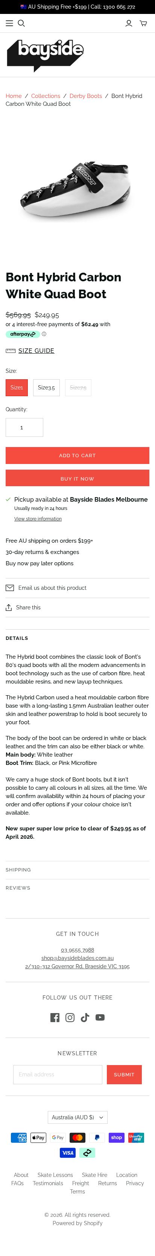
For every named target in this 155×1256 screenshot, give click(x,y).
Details (17, 638)
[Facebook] (54, 1017)
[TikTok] (85, 1017)
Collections (45, 96)
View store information (38, 519)
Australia (73, 1117)
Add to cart (77, 455)
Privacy (135, 1183)
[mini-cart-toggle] (143, 23)
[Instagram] (69, 1017)
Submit (124, 1074)
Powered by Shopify (78, 1223)
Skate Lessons (55, 1175)
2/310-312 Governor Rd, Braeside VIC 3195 (77, 966)
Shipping (18, 870)
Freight (80, 1183)
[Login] (129, 23)
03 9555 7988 (77, 950)
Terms (77, 1192)
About (21, 1175)
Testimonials (48, 1183)
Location (126, 1175)
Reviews (18, 888)
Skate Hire (94, 1175)
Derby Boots (86, 96)
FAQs (17, 1183)
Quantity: (16, 409)
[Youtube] (100, 1017)
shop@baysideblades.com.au (77, 958)
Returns (107, 1183)
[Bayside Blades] (45, 55)
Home (14, 96)
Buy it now (77, 479)
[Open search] (21, 23)
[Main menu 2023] (9, 23)
